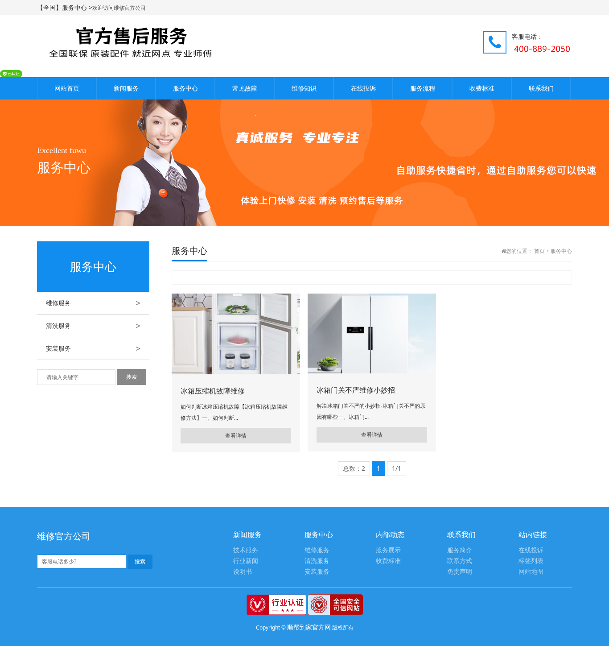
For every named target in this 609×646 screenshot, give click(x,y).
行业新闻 (245, 561)
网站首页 (66, 88)
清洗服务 (93, 326)
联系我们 (541, 88)
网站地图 (530, 571)
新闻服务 (126, 88)
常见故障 (244, 88)
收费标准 (481, 88)
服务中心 (185, 88)
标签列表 (530, 561)
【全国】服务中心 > (64, 7)
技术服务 (245, 550)
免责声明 (459, 571)
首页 (539, 251)
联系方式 (459, 561)
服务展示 (388, 550)
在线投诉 (363, 88)
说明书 (242, 571)
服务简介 (459, 550)
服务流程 (422, 88)
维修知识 (304, 88)
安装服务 (93, 348)
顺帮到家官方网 (309, 627)
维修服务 (93, 303)
